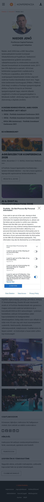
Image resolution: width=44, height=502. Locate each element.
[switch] (35, 251)
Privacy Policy (34, 293)
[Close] (40, 209)
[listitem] (22, 246)
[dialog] (22, 251)
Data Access (22, 293)
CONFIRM (13, 286)
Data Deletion (10, 293)
